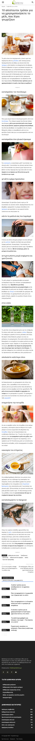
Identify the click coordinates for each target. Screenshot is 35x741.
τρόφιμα (4, 65)
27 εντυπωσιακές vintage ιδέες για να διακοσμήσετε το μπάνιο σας (9, 568)
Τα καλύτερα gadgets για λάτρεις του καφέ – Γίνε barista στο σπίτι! (22, 620)
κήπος (25, 332)
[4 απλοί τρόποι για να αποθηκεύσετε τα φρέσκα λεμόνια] (6, 587)
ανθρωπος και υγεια (13, 555)
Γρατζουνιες (24, 555)
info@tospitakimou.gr (15, 668)
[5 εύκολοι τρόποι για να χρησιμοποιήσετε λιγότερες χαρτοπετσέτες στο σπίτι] (6, 612)
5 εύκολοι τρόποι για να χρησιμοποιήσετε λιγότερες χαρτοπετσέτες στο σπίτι (20, 612)
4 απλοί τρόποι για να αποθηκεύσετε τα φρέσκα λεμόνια (20, 587)
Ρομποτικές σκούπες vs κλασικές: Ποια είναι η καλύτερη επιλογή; (22, 628)
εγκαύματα (7, 163)
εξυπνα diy (5, 557)
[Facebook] (3, 672)
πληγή (12, 291)
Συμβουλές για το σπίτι (12, 6)
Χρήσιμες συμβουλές (4, 589)
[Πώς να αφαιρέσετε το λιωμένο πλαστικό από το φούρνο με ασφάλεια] (6, 603)
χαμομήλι (7, 398)
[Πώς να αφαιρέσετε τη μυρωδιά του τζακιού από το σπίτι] (6, 595)
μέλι (10, 532)
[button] (3, 2)
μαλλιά (8, 242)
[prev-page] (3, 635)
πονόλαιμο (5, 121)
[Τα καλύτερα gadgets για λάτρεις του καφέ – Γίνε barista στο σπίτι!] (6, 620)
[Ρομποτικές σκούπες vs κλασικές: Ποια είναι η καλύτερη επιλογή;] (6, 628)
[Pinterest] (11, 672)
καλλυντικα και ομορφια (16, 557)
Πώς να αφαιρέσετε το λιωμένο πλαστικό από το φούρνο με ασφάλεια (22, 603)
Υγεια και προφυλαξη (8, 559)
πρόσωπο (5, 209)
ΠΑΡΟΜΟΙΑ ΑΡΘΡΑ (8, 578)
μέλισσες (16, 60)
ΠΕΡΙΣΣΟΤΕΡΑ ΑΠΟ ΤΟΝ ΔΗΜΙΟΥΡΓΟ (13, 580)
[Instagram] (7, 672)
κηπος (26, 557)
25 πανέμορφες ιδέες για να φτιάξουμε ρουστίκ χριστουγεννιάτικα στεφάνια (26, 569)
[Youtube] (16, 672)
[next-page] (5, 635)
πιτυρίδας (5, 432)
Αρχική (3, 6)
